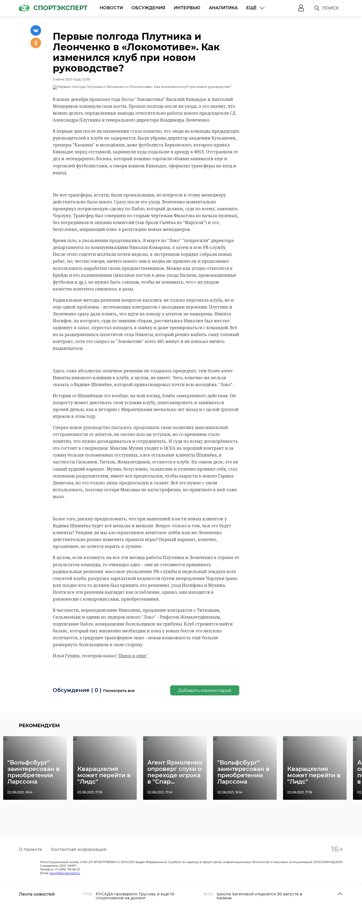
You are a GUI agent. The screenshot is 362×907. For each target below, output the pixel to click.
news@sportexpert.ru (65, 873)
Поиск (330, 8)
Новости (111, 7)
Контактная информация (79, 849)
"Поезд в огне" (132, 656)
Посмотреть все (119, 690)
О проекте (30, 849)
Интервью (187, 7)
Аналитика (223, 7)
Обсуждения (148, 7)
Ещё (251, 7)
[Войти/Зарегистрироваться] (301, 8)
